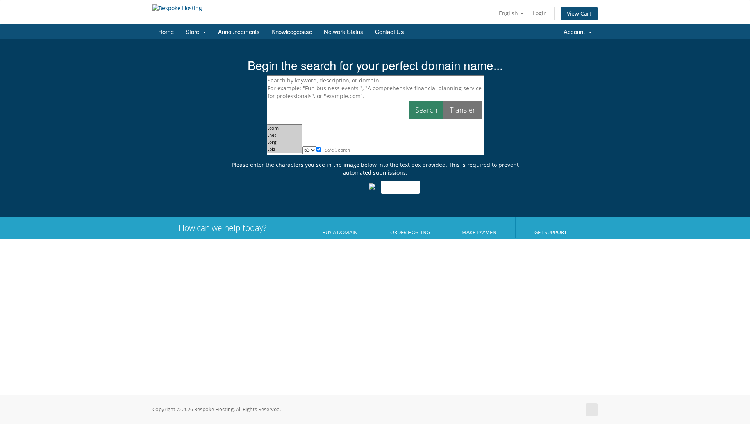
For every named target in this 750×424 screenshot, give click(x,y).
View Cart (579, 13)
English (509, 13)
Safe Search (336, 150)
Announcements (239, 31)
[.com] (284, 128)
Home (166, 31)
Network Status (343, 31)
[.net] (284, 135)
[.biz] (284, 149)
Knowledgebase (291, 31)
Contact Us (389, 31)
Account (576, 31)
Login (540, 13)
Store (194, 31)
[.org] (284, 142)
